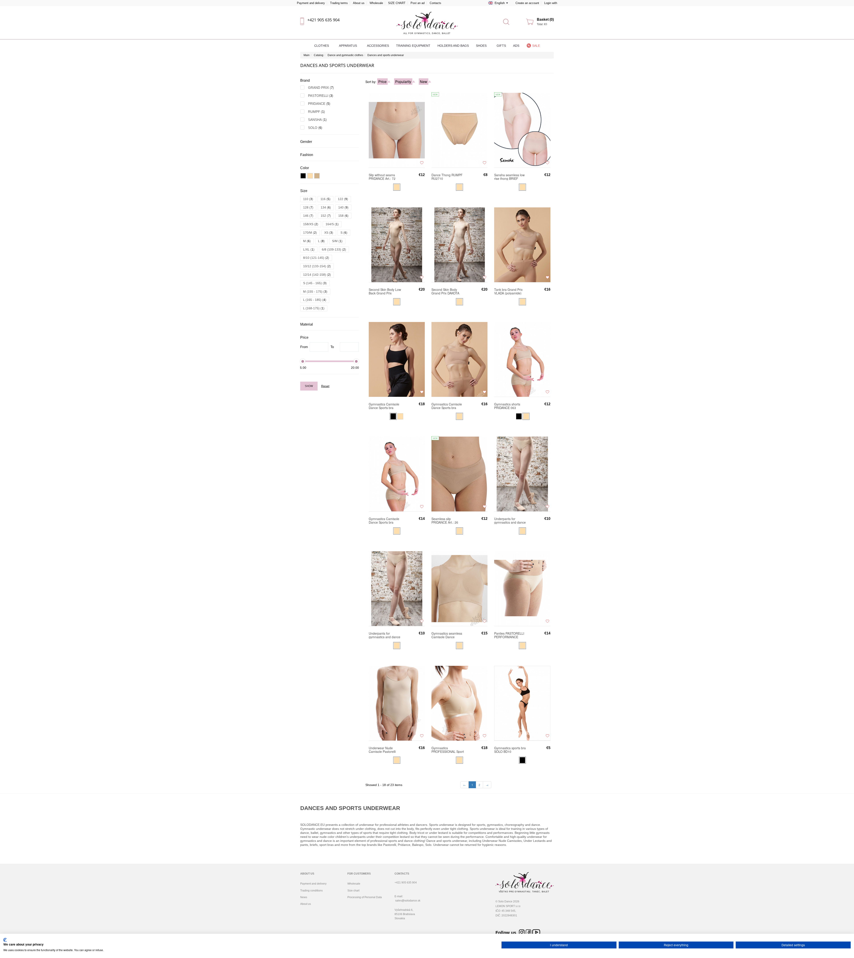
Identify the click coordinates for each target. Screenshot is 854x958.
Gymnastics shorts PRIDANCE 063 (507, 405)
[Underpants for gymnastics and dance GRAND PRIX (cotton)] (522, 473)
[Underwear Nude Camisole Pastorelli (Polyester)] (397, 703)
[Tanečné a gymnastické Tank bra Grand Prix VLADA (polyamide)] (522, 244)
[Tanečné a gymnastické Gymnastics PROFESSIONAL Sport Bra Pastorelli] (459, 703)
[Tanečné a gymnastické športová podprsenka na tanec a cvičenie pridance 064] (397, 473)
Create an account (527, 3)
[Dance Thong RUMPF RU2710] (459, 130)
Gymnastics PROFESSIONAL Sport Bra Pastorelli (447, 749)
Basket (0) (545, 19)
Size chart (353, 890)
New (423, 81)
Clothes (322, 45)
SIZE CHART (396, 3)
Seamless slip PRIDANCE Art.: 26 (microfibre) (444, 520)
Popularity (403, 81)
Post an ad (418, 3)
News (303, 897)
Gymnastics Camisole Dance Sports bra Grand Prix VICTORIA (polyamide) (384, 405)
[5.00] (302, 361)
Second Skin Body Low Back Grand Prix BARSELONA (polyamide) (385, 291)
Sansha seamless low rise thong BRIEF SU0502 (509, 176)
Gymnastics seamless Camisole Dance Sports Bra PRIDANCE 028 (447, 635)
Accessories (378, 45)
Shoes (481, 45)
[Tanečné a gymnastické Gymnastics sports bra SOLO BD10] (522, 703)
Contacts (435, 3)
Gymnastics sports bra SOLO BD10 (510, 749)
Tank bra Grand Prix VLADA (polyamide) (508, 291)
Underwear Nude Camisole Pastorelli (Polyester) (382, 749)
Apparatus (348, 45)
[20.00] (356, 361)
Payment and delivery (311, 3)
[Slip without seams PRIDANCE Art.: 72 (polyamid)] (397, 130)
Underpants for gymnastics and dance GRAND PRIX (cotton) (510, 520)
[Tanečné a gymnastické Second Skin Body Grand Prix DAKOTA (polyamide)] (459, 244)
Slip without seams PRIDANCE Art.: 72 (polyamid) (382, 176)
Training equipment (413, 45)
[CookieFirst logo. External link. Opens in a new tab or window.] (5, 940)
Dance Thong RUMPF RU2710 (447, 176)
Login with (550, 3)
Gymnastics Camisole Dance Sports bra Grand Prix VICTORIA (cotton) (446, 405)
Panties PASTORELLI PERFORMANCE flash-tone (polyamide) (510, 635)
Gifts (501, 45)
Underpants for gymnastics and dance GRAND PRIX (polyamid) (384, 635)
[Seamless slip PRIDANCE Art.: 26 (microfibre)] (459, 473)
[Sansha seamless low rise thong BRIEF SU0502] (522, 130)
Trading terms (339, 3)
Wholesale (376, 3)
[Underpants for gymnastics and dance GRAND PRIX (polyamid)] (397, 588)
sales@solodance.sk (407, 900)
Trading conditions (311, 890)
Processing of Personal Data (364, 897)
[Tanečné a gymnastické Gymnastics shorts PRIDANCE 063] (522, 359)
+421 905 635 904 (323, 19)
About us (359, 3)
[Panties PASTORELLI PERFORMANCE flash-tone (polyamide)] (522, 588)
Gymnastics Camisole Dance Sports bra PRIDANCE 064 (384, 520)
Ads (516, 45)
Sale (536, 45)
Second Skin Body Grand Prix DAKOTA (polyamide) (445, 291)
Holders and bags (453, 45)
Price (382, 81)
